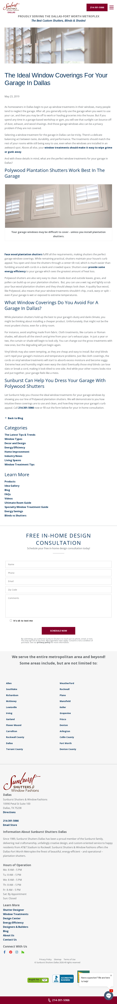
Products (10, 481)
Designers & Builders (15, 927)
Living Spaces (13, 460)
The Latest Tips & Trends (20, 434)
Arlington (65, 731)
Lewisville (11, 707)
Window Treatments (15, 914)
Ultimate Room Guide (18, 502)
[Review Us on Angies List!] (38, 980)
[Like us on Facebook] (4, 952)
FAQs (8, 494)
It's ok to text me (23, 620)
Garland (10, 719)
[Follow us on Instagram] (16, 952)
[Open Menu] (111, 7)
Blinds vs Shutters (15, 515)
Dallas (9, 743)
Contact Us (10, 939)
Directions (9, 812)
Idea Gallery (12, 485)
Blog (7, 490)
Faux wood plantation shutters (23, 254)
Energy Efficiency (15, 447)
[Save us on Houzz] (22, 952)
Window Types (13, 439)
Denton (64, 725)
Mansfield (65, 701)
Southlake (11, 689)
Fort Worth (66, 743)
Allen (9, 683)
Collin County (67, 737)
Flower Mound (13, 725)
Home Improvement (17, 451)
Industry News (13, 456)
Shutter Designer (13, 910)
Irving (9, 713)
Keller (63, 707)
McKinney (11, 701)
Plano (63, 695)
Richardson (12, 695)
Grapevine (65, 713)
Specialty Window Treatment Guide (26, 507)
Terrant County (14, 749)
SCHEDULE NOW (58, 630)
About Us (8, 935)
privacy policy (43, 642)
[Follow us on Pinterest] (10, 952)
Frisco (63, 719)
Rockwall (64, 689)
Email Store (10, 825)
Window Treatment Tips (19, 464)
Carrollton (11, 731)
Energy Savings (14, 511)
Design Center (12, 918)
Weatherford (67, 683)
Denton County (68, 749)
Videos (9, 498)
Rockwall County (15, 737)
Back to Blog (15, 418)
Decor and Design (15, 443)
